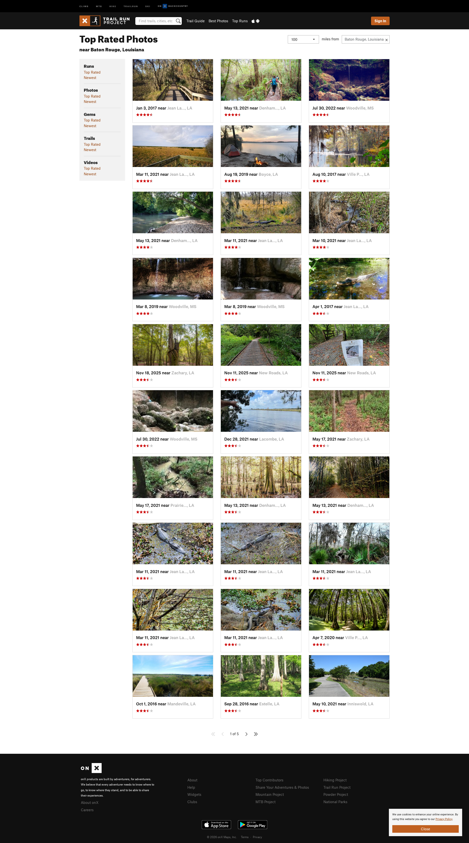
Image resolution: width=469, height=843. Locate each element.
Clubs (192, 801)
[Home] (106, 20)
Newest (90, 77)
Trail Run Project (337, 787)
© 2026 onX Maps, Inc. (222, 837)
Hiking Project (335, 780)
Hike (112, 6)
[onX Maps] (91, 771)
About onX (89, 802)
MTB (99, 6)
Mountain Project (270, 794)
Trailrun (131, 6)
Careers (87, 810)
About (192, 780)
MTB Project (266, 801)
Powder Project (335, 794)
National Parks (335, 801)
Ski (147, 6)
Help (191, 787)
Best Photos (218, 21)
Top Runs (240, 21)
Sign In (380, 21)
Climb (84, 6)
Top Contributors (269, 780)
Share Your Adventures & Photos (282, 787)
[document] (425, 822)
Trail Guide (195, 21)
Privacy (257, 837)
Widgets (194, 794)
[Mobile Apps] (255, 21)
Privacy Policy (444, 819)
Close (425, 829)
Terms (245, 837)
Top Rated (92, 72)
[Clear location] (386, 39)
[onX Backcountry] (173, 6)
